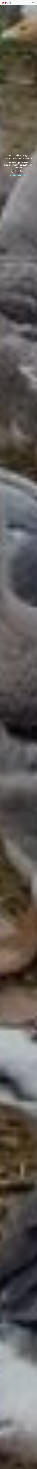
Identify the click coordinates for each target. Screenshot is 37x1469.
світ (24, 175)
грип (14, 175)
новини (19, 175)
